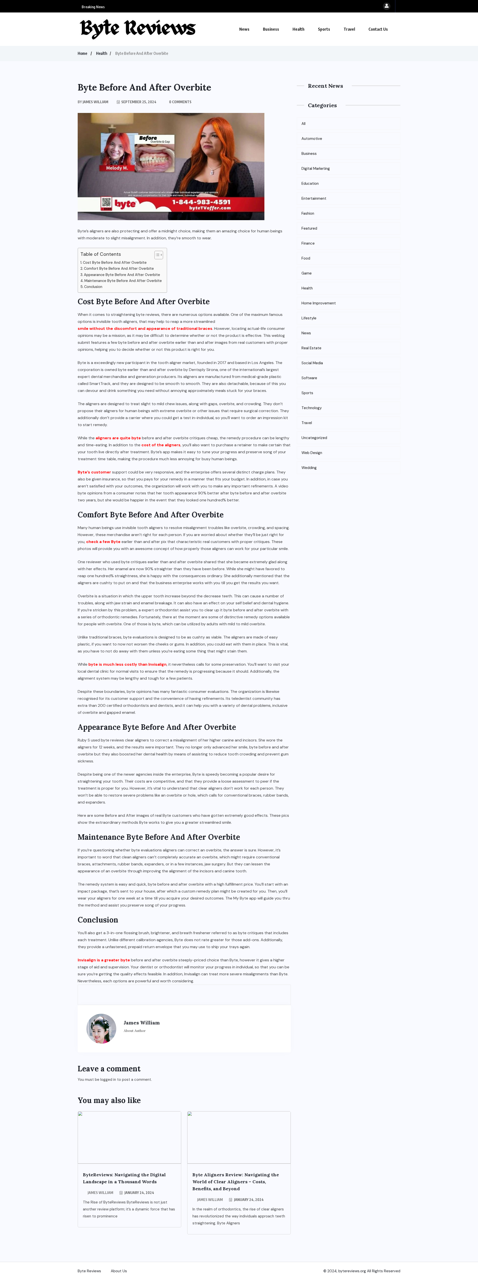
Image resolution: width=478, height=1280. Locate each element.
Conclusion (93, 286)
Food (305, 258)
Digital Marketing (315, 168)
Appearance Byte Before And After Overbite (122, 275)
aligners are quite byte (118, 438)
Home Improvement (318, 303)
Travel (349, 29)
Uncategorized (314, 437)
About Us (119, 1271)
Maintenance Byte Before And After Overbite (123, 280)
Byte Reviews (89, 1271)
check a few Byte (103, 541)
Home (82, 53)
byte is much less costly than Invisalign (127, 664)
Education (310, 183)
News (244, 29)
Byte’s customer (94, 472)
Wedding (309, 467)
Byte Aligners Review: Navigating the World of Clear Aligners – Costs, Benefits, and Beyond (235, 1181)
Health (298, 29)
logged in (108, 1079)
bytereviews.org (352, 1271)
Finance (308, 243)
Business (271, 29)
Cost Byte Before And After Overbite (115, 262)
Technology (311, 407)
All (303, 123)
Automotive (311, 138)
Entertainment (313, 198)
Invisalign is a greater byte (104, 960)
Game (306, 273)
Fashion (307, 213)
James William (100, 1192)
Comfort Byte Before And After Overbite (119, 268)
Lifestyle (308, 318)
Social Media (312, 363)
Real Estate (311, 348)
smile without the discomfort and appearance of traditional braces (145, 328)
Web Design (311, 452)
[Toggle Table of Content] (156, 255)
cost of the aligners (160, 445)
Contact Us (378, 29)
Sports (324, 29)
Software (309, 377)
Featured (309, 228)
